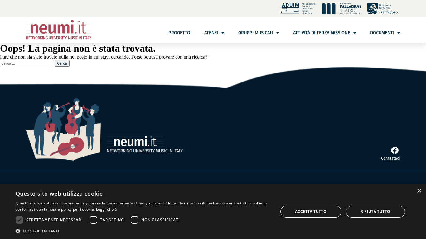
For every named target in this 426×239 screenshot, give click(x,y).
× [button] (419, 191)
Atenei (211, 32)
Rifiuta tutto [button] (375, 211)
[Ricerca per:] (27, 63)
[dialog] (213, 211)
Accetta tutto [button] (311, 211)
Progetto (179, 32)
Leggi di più (106, 209)
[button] (143, 230)
